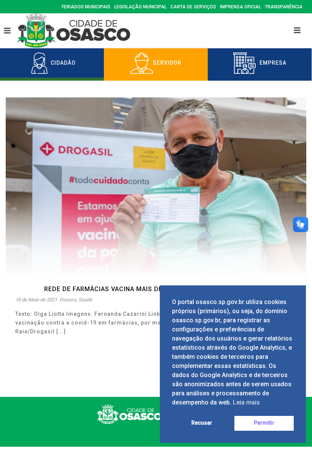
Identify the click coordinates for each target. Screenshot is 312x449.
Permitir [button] (264, 423)
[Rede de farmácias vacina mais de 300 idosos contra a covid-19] (156, 187)
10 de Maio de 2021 (36, 300)
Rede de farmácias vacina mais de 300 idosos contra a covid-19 (156, 289)
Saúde (85, 300)
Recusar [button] (201, 423)
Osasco (67, 300)
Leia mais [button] (246, 402)
